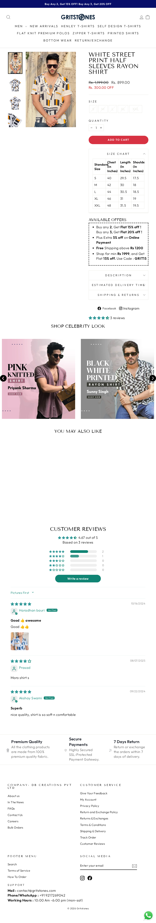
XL (123, 109)
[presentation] (3, 379)
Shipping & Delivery (93, 831)
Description (118, 275)
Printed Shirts (123, 33)
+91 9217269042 (52, 895)
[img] (21, 604)
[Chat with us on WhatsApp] (148, 915)
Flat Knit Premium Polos (43, 33)
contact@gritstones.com (36, 890)
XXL (135, 109)
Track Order (88, 837)
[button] (99, 318)
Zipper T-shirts (89, 33)
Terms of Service (19, 870)
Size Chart (118, 154)
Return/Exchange (94, 40)
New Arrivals (44, 26)
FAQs (11, 808)
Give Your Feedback (93, 793)
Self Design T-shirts (119, 26)
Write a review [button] (77, 578)
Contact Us (15, 815)
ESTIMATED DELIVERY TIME (118, 285)
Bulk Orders (15, 827)
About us (14, 796)
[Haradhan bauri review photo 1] (20, 641)
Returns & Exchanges (94, 818)
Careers (13, 821)
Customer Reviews (92, 844)
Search (12, 864)
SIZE (93, 101)
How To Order (17, 877)
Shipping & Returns (118, 295)
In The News (16, 802)
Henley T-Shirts (78, 26)
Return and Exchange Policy (99, 812)
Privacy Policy (89, 806)
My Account (88, 799)
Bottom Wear (57, 40)
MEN (19, 26)
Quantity (99, 120)
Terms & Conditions (93, 825)
